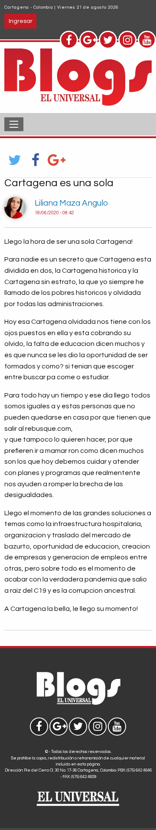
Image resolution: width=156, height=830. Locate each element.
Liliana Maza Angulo (71, 203)
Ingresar (20, 21)
